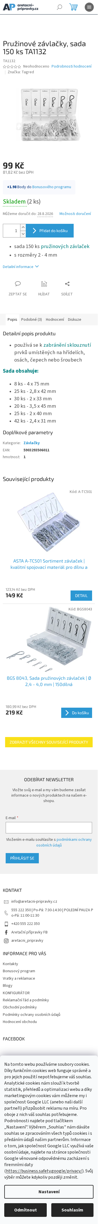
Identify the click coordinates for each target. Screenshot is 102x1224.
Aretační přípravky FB (29, 932)
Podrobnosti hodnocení (72, 66)
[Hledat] (59, 7)
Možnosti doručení (75, 214)
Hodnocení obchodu (20, 1022)
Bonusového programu (51, 187)
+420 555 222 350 (25, 924)
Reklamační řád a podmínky (26, 1000)
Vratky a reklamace (19, 978)
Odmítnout (25, 1210)
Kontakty (10, 964)
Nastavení (49, 1192)
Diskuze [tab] (74, 319)
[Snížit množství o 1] (23, 234)
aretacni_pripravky (27, 940)
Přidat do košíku (53, 230)
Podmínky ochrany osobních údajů (31, 1015)
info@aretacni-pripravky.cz (34, 901)
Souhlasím (72, 1210)
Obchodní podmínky (20, 1007)
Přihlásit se (22, 858)
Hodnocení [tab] (55, 319)
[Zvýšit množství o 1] (23, 227)
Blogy (7, 985)
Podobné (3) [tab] (31, 319)
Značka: (21, 72)
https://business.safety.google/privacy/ (44, 1171)
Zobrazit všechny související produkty (49, 742)
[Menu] (89, 7)
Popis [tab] (12, 319)
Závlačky (32, 443)
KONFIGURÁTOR (16, 993)
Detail (81, 595)
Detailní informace (18, 267)
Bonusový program (19, 971)
